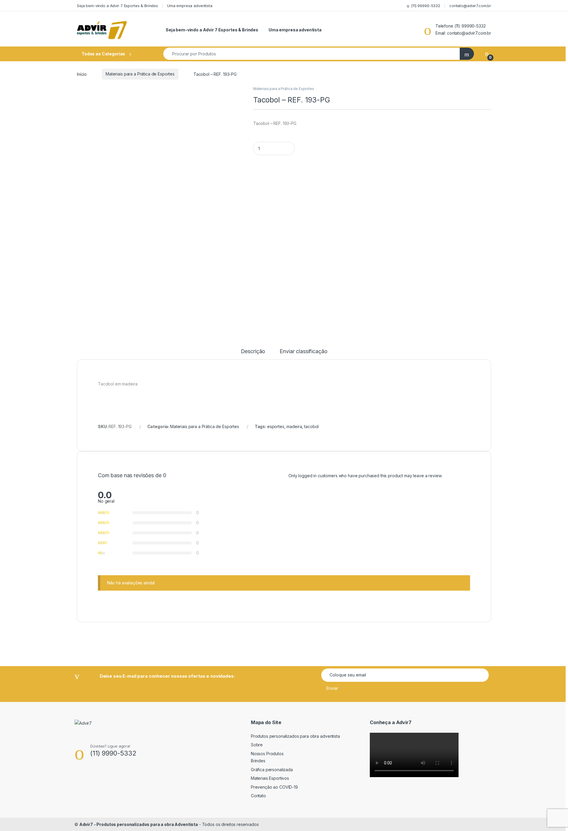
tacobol (311, 426)
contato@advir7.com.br (470, 5)
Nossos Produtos (267, 753)
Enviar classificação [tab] (303, 351)
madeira (294, 426)
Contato (258, 795)
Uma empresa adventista (189, 5)
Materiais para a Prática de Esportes (140, 73)
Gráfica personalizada (272, 769)
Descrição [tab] (253, 351)
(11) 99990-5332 (425, 5)
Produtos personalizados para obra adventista (295, 736)
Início (82, 73)
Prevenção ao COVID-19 (274, 787)
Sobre (257, 744)
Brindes (258, 760)
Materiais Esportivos (270, 778)
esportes (275, 426)
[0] (487, 54)
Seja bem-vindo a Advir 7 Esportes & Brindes (117, 5)
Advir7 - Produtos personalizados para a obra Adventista (138, 824)
